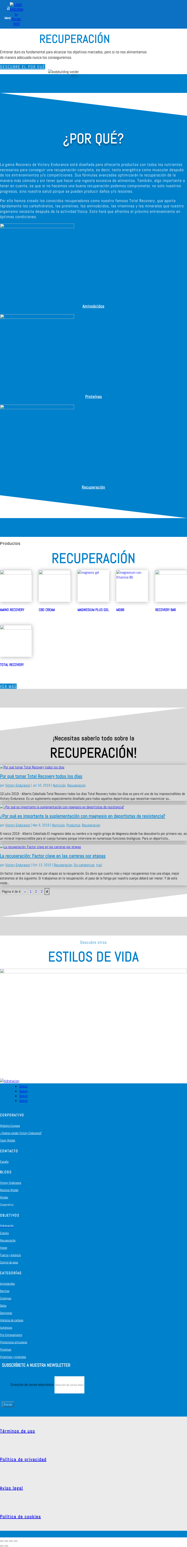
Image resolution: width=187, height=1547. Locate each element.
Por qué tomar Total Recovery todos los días (41, 776)
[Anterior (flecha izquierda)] (2, 1546)
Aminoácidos (93, 306)
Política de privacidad (23, 1459)
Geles (3, 1306)
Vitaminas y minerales (13, 1357)
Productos (73, 825)
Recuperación (93, 487)
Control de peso (9, 1262)
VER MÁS (8, 686)
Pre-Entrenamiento (11, 1335)
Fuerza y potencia (10, 1255)
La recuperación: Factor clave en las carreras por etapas (53, 856)
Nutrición (59, 785)
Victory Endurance (17, 785)
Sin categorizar (84, 865)
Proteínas (93, 396)
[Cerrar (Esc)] (2, 1541)
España (4, 1162)
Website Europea (10, 1126)
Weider (4, 1197)
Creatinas (5, 1298)
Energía (4, 1233)
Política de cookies (20, 1517)
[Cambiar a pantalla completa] (11, 1541)
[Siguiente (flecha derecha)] (6, 1546)
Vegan (3, 1248)
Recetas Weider (9, 1190)
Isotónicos (6, 1327)
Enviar (8, 1404)
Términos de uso (17, 1431)
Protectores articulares (13, 1342)
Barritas (4, 1291)
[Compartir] (6, 1541)
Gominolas (6, 1313)
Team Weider (7, 1140)
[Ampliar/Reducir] (15, 1541)
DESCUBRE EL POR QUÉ (22, 66)
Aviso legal (11, 1488)
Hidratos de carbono (11, 1320)
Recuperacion (76, 785)
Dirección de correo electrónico (32, 1384)
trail (99, 865)
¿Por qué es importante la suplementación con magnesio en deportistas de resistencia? (82, 816)
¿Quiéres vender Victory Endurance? (21, 1133)
